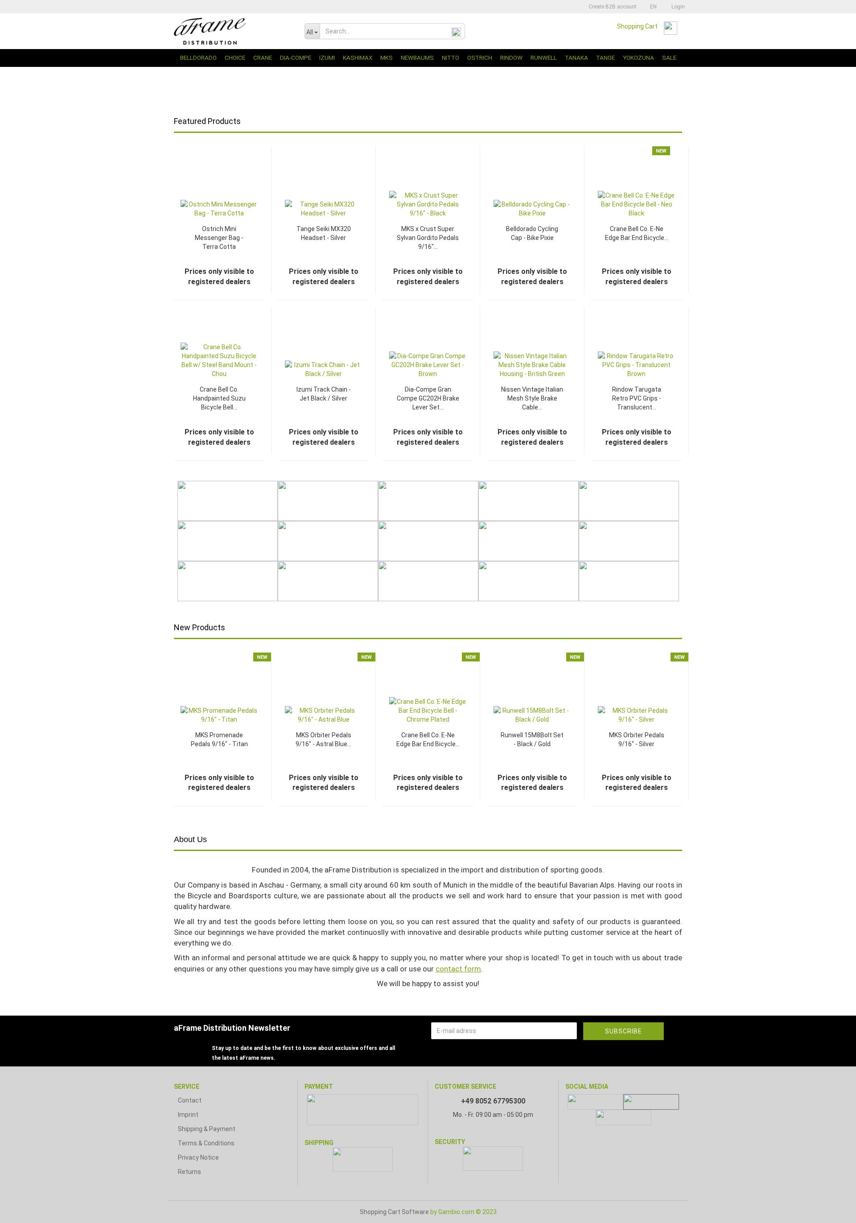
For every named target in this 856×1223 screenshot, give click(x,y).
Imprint (188, 1114)
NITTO (450, 57)
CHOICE (235, 57)
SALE (669, 57)
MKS (386, 57)
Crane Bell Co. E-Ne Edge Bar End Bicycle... (636, 233)
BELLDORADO (198, 57)
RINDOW (511, 57)
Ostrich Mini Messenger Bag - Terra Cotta (219, 237)
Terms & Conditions (206, 1143)
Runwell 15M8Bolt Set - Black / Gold (532, 739)
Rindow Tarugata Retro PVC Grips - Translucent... (636, 398)
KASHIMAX (357, 57)
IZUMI (327, 57)
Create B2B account (612, 7)
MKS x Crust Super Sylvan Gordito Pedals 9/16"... (428, 237)
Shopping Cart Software (394, 1211)
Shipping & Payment (206, 1128)
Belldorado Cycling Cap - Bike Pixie (532, 233)
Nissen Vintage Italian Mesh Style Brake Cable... (532, 398)
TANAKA (576, 57)
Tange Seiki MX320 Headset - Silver (323, 233)
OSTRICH (479, 57)
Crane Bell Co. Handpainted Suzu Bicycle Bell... (219, 398)
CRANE (262, 57)
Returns (189, 1171)
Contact (190, 1100)
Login (677, 7)
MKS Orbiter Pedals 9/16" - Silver (636, 739)
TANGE (605, 57)
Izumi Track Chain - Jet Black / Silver (323, 394)
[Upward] (831, 1209)
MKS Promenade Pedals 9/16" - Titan (219, 739)
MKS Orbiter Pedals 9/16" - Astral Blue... (323, 739)
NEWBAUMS (417, 57)
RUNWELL (544, 57)
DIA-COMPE (295, 57)
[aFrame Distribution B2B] (232, 31)
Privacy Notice (198, 1157)
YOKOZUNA (638, 57)
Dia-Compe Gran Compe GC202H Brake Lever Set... (428, 398)
